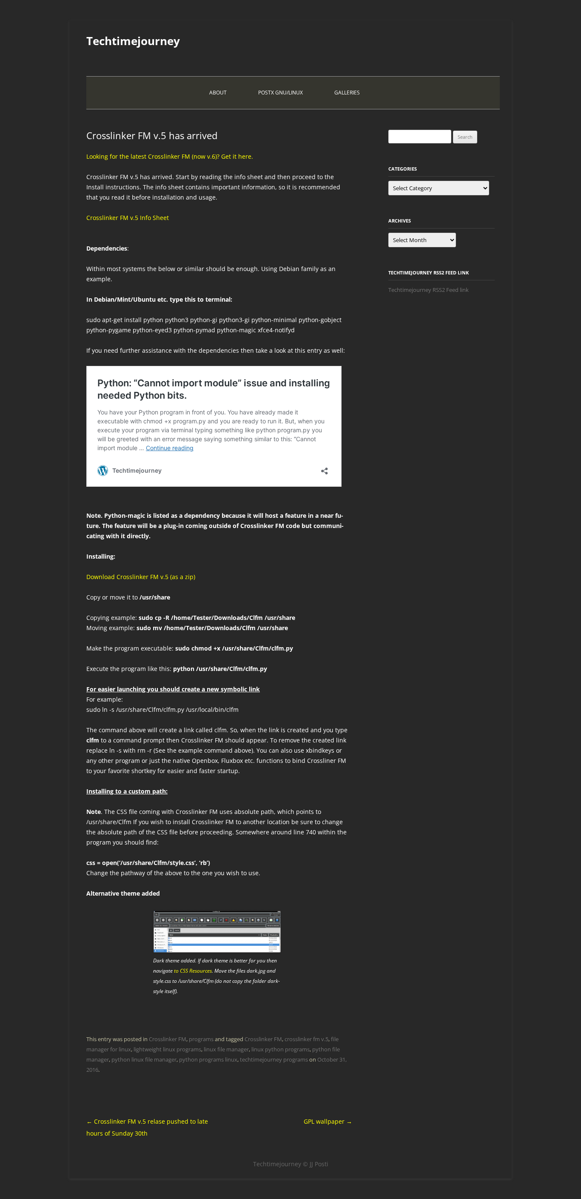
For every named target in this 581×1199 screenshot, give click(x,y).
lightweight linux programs (167, 1049)
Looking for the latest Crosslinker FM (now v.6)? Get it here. (169, 156)
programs (201, 1039)
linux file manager (226, 1049)
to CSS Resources (192, 970)
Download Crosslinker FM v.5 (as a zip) (140, 577)
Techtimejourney (133, 41)
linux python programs (280, 1049)
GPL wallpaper (328, 1121)
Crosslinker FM (167, 1039)
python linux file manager (144, 1059)
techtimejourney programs (274, 1059)
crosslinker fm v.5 (306, 1039)
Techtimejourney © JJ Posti (290, 1164)
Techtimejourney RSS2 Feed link (428, 290)
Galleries (347, 92)
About (218, 92)
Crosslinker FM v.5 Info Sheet (127, 218)
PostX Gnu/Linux (280, 92)
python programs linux (208, 1059)
